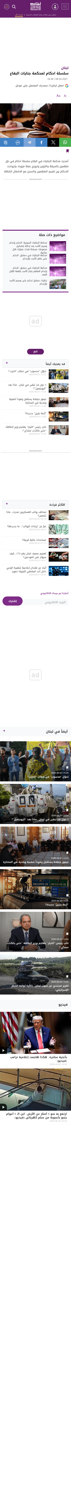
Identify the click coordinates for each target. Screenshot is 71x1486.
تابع (36, 351)
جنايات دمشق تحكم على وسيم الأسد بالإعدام (28, 282)
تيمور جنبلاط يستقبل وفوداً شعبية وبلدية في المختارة (27, 401)
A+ (58, 96)
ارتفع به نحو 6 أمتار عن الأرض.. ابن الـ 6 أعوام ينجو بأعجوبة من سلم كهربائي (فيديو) (36, 1116)
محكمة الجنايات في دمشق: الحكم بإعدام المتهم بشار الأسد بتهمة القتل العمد (28, 271)
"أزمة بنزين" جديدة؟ (35, 413)
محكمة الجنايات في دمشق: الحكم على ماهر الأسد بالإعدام (30, 257)
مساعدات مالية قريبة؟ (34, 540)
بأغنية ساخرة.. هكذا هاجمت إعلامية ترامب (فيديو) (38, 1059)
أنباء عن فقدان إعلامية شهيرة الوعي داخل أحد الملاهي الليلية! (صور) (26, 569)
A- (65, 96)
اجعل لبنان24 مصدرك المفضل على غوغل (40, 85)
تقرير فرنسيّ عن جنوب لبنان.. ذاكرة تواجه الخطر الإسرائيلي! (40, 988)
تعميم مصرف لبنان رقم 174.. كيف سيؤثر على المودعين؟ (27, 555)
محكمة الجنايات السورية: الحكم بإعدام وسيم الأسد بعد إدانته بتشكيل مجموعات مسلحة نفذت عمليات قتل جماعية (28, 247)
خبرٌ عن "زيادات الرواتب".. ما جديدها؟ (26, 526)
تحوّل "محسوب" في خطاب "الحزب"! (27, 371)
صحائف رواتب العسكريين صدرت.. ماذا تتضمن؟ (26, 514)
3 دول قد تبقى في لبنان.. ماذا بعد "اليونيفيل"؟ (27, 386)
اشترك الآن (19, 14)
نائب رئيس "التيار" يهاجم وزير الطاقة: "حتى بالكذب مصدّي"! (25, 428)
